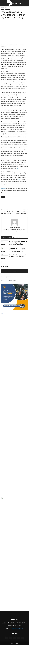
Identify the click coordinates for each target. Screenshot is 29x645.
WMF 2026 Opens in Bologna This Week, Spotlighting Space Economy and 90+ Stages (18, 243)
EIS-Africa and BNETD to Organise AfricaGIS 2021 (22, 212)
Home (2, 7)
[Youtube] (22, 638)
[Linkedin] (14, 638)
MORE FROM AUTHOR (18, 237)
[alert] (14, 280)
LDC (13, 197)
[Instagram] (10, 638)
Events (6, 7)
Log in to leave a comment (14, 271)
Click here (3, 188)
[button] (27, 3)
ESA (6, 197)
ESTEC (10, 197)
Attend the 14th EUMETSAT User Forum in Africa (7, 212)
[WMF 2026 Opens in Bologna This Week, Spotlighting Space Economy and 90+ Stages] (4, 243)
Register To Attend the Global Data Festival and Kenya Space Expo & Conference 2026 (17, 249)
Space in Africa (7, 622)
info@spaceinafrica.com (17, 628)
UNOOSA (17, 197)
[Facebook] (6, 638)
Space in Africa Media (7, 19)
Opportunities (7, 9)
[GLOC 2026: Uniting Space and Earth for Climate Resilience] (4, 256)
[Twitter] (18, 638)
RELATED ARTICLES (6, 237)
